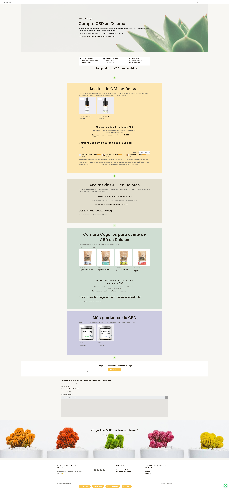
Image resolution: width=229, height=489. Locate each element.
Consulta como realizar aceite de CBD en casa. (109, 291)
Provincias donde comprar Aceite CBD (124, 468)
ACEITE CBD (85, 486)
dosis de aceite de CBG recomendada (115, 205)
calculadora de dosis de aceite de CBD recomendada (110, 136)
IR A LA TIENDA (114, 370)
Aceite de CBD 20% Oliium (136, 154)
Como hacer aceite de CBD (122, 469)
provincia (89, 383)
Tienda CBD (148, 470)
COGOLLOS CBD (112, 486)
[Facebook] (101, 470)
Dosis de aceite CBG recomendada (124, 471)
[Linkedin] (104, 470)
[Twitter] (98, 470)
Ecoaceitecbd (8, 2)
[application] (182, 2)
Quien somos (148, 473)
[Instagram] (95, 470)
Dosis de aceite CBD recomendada (124, 473)
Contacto (147, 471)
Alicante (67, 386)
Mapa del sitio (148, 475)
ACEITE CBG (98, 486)
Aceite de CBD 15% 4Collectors (89, 154)
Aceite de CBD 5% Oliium (112, 154)
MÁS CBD (126, 486)
